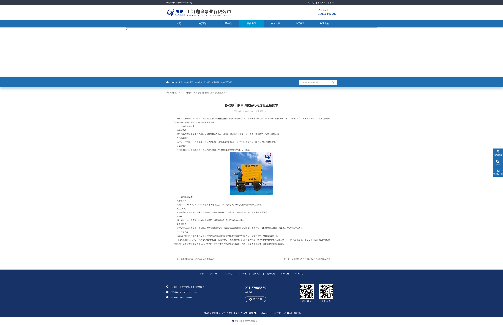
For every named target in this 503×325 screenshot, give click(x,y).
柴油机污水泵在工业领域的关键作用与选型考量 (311, 259)
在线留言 (321, 3)
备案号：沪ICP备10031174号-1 (246, 313)
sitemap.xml (266, 313)
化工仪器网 (287, 313)
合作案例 (271, 273)
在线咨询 (257, 299)
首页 (178, 23)
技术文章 (275, 23)
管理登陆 (297, 313)
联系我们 (331, 3)
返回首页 (311, 3)
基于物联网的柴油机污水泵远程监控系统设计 (199, 259)
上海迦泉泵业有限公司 (183, 3)
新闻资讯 (251, 23)
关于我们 (202, 23)
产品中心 (227, 23)
